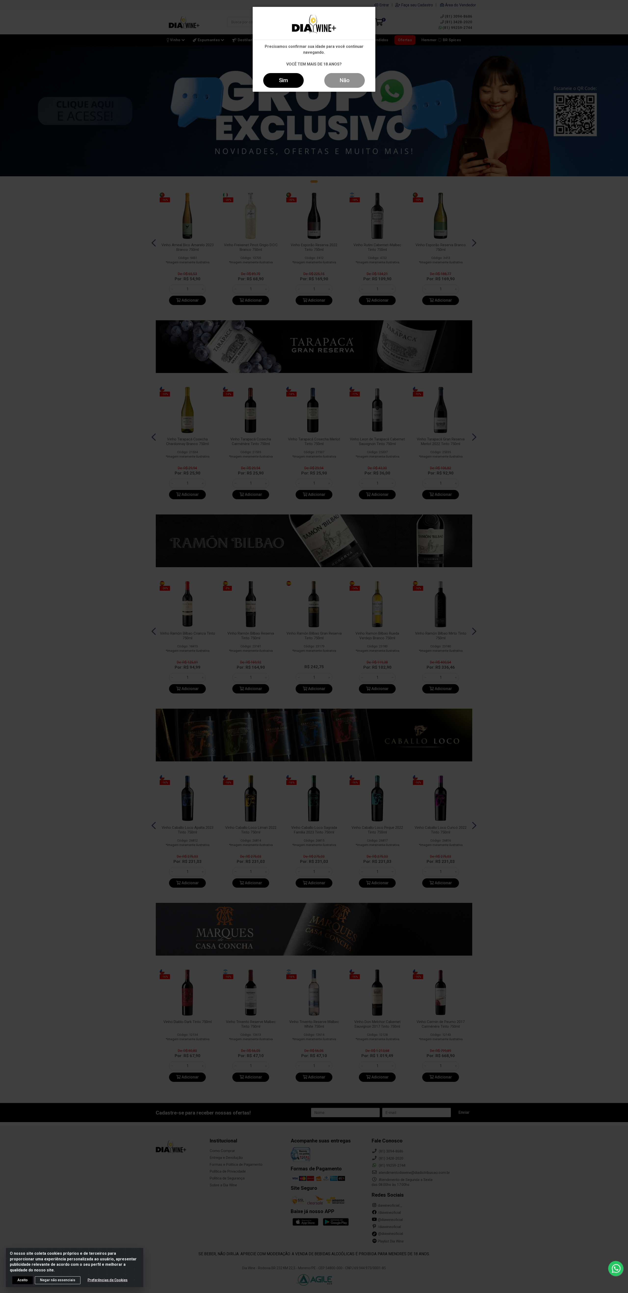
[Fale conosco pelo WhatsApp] (615, 1268)
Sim (283, 80)
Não (345, 80)
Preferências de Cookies (108, 1280)
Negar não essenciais (57, 1280)
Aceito (22, 1280)
